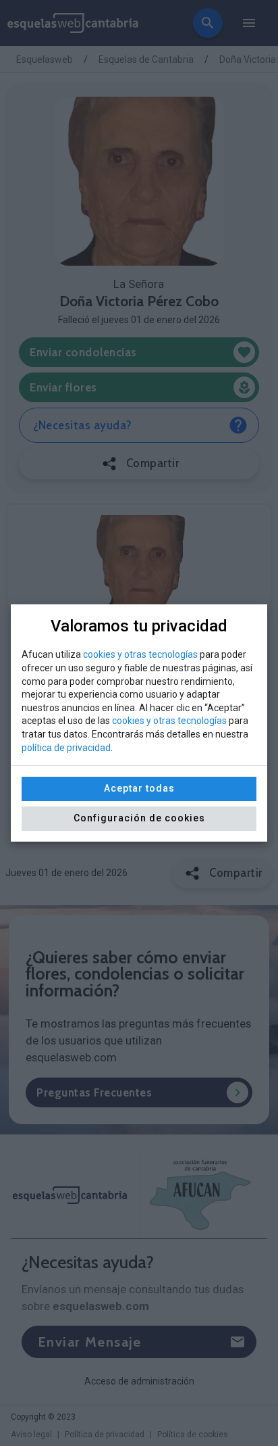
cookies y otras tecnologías (140, 654)
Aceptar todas (139, 788)
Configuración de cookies (139, 818)
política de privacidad (66, 747)
